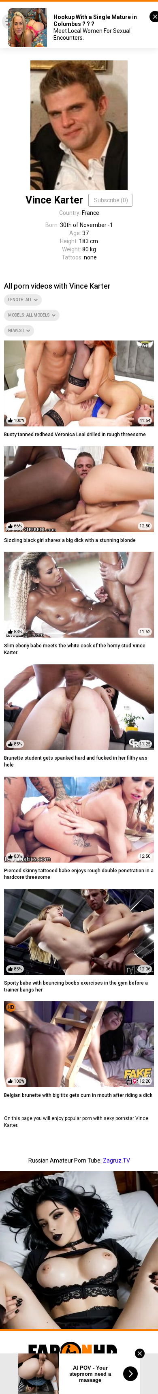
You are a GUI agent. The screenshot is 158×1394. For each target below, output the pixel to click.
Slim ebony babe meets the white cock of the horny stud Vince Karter (74, 649)
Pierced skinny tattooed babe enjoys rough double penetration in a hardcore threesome (79, 874)
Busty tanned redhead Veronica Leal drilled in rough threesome (75, 434)
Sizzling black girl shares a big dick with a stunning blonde (70, 540)
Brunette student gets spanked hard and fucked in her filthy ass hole (75, 761)
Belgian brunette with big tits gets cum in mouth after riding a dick (78, 1095)
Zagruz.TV (116, 1160)
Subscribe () (111, 200)
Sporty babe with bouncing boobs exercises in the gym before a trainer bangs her (76, 986)
